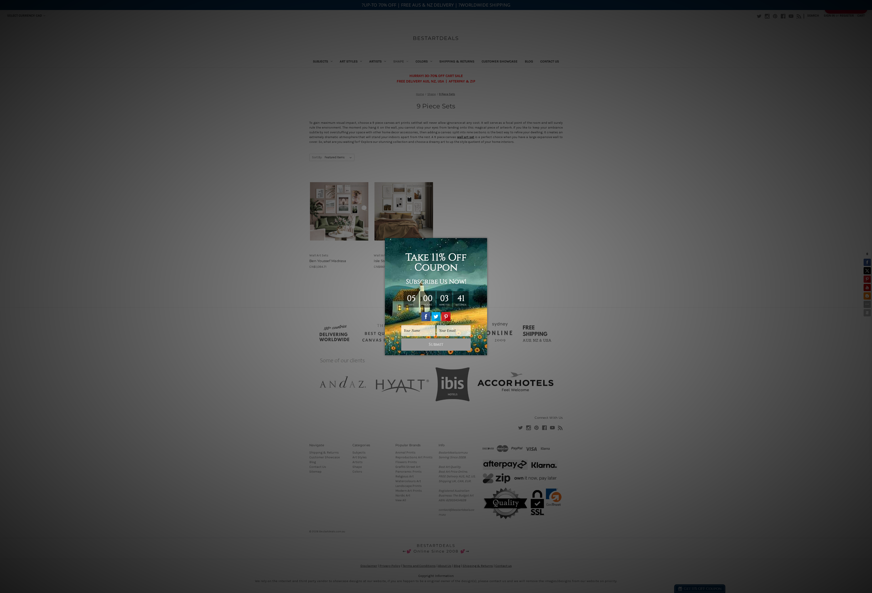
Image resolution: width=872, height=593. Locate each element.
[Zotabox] (484, 351)
